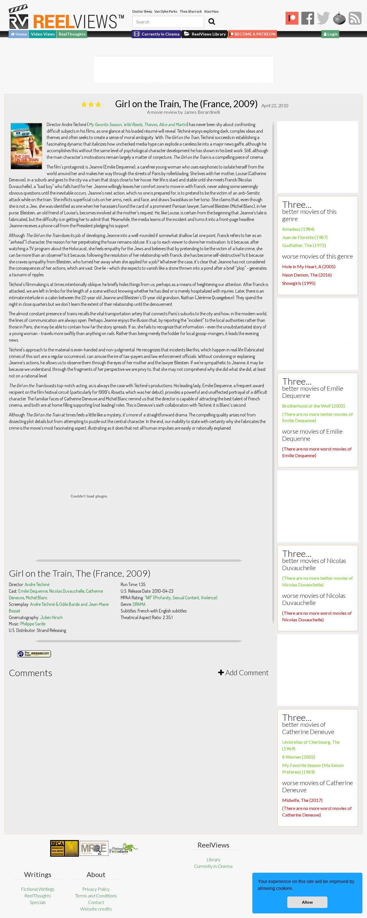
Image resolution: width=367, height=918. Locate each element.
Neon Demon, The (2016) (307, 274)
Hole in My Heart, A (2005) (308, 266)
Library (213, 859)
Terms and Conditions (96, 895)
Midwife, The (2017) (302, 800)
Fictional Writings (37, 889)
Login (332, 34)
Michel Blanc (37, 597)
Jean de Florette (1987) (305, 237)
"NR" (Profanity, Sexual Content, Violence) (181, 597)
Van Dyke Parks (165, 11)
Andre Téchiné (37, 584)
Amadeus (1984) (298, 229)
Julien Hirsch (51, 617)
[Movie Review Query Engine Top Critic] (94, 848)
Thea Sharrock (191, 11)
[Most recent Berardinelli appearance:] (123, 848)
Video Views (43, 34)
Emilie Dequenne (33, 591)
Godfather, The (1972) (304, 245)
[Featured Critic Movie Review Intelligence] (64, 848)
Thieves (150, 124)
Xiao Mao (211, 11)
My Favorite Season (105, 124)
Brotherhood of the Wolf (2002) (313, 405)
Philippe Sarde (32, 624)
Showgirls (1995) (298, 283)
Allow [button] (307, 902)
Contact (96, 902)
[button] (295, 889)
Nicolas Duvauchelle (66, 591)
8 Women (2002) (298, 757)
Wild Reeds (132, 124)
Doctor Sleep (142, 11)
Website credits (96, 908)
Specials (38, 902)
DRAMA (139, 604)
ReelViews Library (208, 34)
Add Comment (246, 672)
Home (21, 34)
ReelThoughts (72, 34)
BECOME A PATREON (255, 34)
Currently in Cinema (160, 34)
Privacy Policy (96, 889)
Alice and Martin (173, 124)
